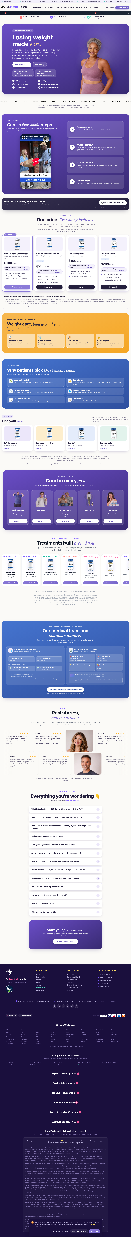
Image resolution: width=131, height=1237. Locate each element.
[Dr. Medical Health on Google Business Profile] (76, 1006)
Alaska (22, 1030)
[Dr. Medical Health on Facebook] (54, 1006)
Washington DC (115, 1041)
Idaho (52, 1032)
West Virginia (9, 1043)
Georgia (23, 1032)
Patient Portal (122, 7)
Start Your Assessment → (65, 942)
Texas (37, 1041)
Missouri (8, 1036)
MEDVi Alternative (35, 1065)
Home (38, 974)
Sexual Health (69, 7)
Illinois (67, 1032)
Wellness (79, 7)
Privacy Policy (105, 974)
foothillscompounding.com (104, 668)
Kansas (113, 1032)
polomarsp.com (74, 668)
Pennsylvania (84, 1039)
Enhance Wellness (73, 988)
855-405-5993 (101, 658)
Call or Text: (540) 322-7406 (88, 1001)
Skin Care (87, 7)
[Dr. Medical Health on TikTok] (72, 1006)
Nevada (53, 1036)
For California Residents (64, 1134)
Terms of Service (106, 977)
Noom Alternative (59, 1062)
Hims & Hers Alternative (36, 1062)
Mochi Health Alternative (109, 1062)
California (68, 1030)
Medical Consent (51, 1134)
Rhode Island (99, 1039)
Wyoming (38, 1043)
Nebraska (38, 1036)
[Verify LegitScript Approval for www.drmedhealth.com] (9, 989)
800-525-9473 (74, 658)
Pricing (38, 979)
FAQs (38, 982)
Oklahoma (54, 1039)
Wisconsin (24, 1043)
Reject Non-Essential (79, 1231)
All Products (49, 7)
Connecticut (99, 1030)
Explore (17, 521)
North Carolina (10, 1039)
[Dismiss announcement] (129, 13)
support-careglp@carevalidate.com (84, 677)
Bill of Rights (76, 1134)
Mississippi (114, 1034)
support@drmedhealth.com (64, 1001)
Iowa (97, 1032)
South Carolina (115, 1039)
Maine (37, 1034)
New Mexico (99, 1036)
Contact (95, 7)
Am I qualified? (22, 65)
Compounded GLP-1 (73, 977)
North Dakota (24, 1039)
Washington (99, 1041)
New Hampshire (70, 1036)
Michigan (83, 1034)
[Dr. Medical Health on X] (63, 1006)
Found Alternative (59, 1065)
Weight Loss (37, 7)
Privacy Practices (39, 1134)
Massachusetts (70, 1034)
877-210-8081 (101, 667)
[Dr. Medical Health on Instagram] (59, 1006)
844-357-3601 (99, 677)
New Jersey (84, 1036)
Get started (17, 287)
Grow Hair (58, 7)
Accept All (94, 1231)
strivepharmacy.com (102, 660)
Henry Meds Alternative (84, 1062)
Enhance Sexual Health (74, 985)
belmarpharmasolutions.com (77, 660)
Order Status (109, 7)
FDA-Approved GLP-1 (73, 979)
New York (113, 1036)
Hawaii (38, 1032)
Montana (23, 1036)
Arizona (38, 1030)
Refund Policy (104, 986)
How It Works (40, 977)
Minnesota (99, 1034)
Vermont (68, 1041)
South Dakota (9, 1041)
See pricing (39, 65)
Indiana (83, 1032)
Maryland (53, 1034)
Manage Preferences (60, 1231)
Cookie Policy (104, 983)
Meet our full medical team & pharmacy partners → (65, 689)
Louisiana (23, 1034)
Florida (7, 1032)
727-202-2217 (73, 667)
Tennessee (24, 1041)
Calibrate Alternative (11, 1065)
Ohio (37, 1039)
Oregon (68, 1039)
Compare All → (82, 1065)
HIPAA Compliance (106, 980)
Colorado (83, 1030)
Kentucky (8, 1034)
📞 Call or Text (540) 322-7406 (112, 203)
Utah (52, 1041)
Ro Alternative (10, 1062)
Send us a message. (72, 801)
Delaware (113, 1030)
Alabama (8, 1030)
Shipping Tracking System (89, 1134)
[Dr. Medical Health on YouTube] (67, 1006)
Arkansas (53, 1030)
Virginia (83, 1041)
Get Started (10, 583)
